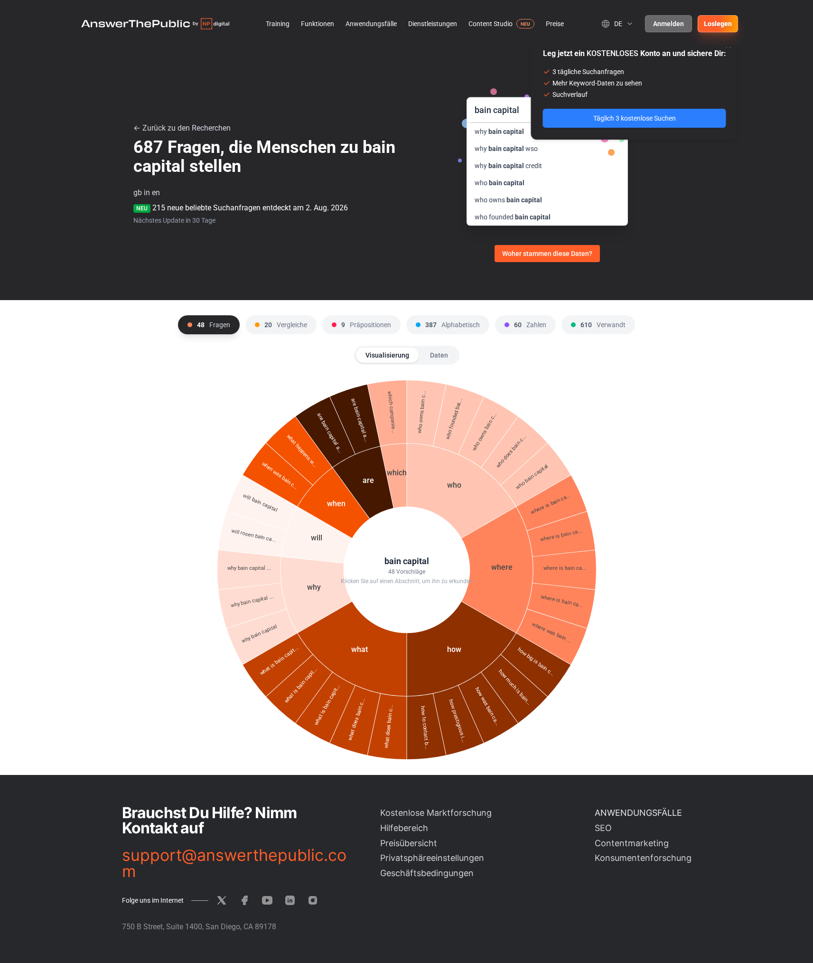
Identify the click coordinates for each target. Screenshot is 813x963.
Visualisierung (387, 355)
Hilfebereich (404, 828)
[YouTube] (267, 900)
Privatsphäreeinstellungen (432, 858)
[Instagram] (312, 900)
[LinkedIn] (290, 900)
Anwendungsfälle (371, 24)
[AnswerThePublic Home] (155, 23)
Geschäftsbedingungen (427, 873)
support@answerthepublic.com (234, 863)
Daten (439, 355)
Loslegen (718, 24)
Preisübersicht (408, 843)
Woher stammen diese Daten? (547, 253)
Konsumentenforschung (643, 858)
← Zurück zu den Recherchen (182, 127)
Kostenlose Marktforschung (436, 813)
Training (278, 24)
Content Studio (490, 24)
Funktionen (317, 24)
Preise (555, 24)
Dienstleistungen (432, 24)
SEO (603, 828)
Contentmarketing (632, 843)
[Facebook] (244, 900)
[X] (221, 900)
